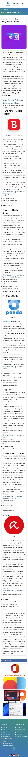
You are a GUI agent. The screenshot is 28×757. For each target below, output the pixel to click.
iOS (13, 576)
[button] (22, 4)
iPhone (6, 555)
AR (15, 3)
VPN (19, 651)
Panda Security (6, 321)
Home (2, 9)
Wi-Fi (10, 569)
